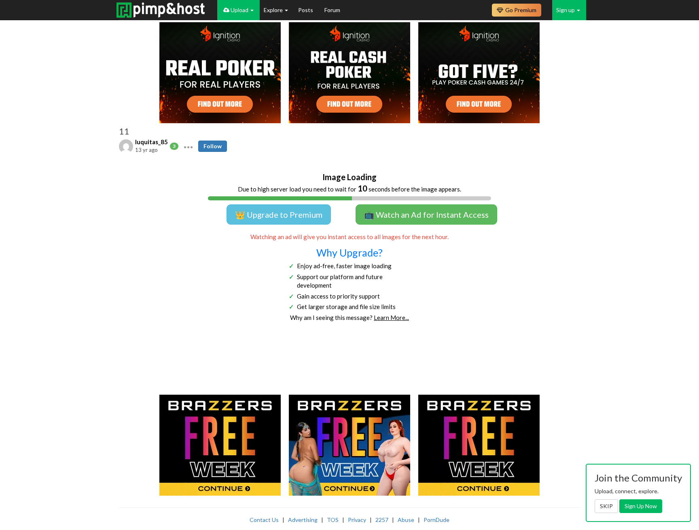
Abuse (406, 519)
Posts (306, 9)
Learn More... (391, 317)
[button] (188, 146)
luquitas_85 (151, 141)
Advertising (303, 519)
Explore (274, 9)
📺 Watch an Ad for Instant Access (426, 214)
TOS (333, 519)
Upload (239, 9)
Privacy (357, 519)
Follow (212, 146)
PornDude (436, 519)
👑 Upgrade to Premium (278, 214)
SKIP (606, 506)
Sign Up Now (641, 506)
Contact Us (264, 519)
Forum (332, 9)
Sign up (566, 9)
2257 (381, 519)
